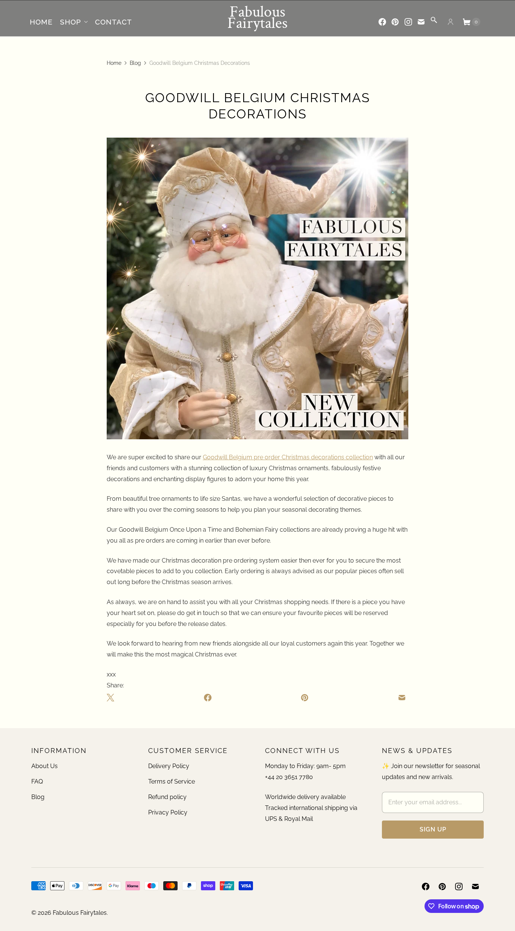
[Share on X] (112, 697)
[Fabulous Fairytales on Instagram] (408, 21)
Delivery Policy (168, 766)
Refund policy (167, 797)
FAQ (37, 781)
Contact (113, 22)
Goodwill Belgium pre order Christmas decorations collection (288, 457)
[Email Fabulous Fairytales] (421, 21)
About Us (44, 766)
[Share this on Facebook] (207, 697)
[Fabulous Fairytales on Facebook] (382, 21)
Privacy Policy (167, 812)
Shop (70, 22)
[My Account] (450, 22)
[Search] (434, 22)
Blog (135, 63)
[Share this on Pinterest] (304, 697)
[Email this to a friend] (401, 697)
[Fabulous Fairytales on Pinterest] (395, 21)
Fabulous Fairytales (80, 912)
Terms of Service (171, 781)
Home (41, 22)
